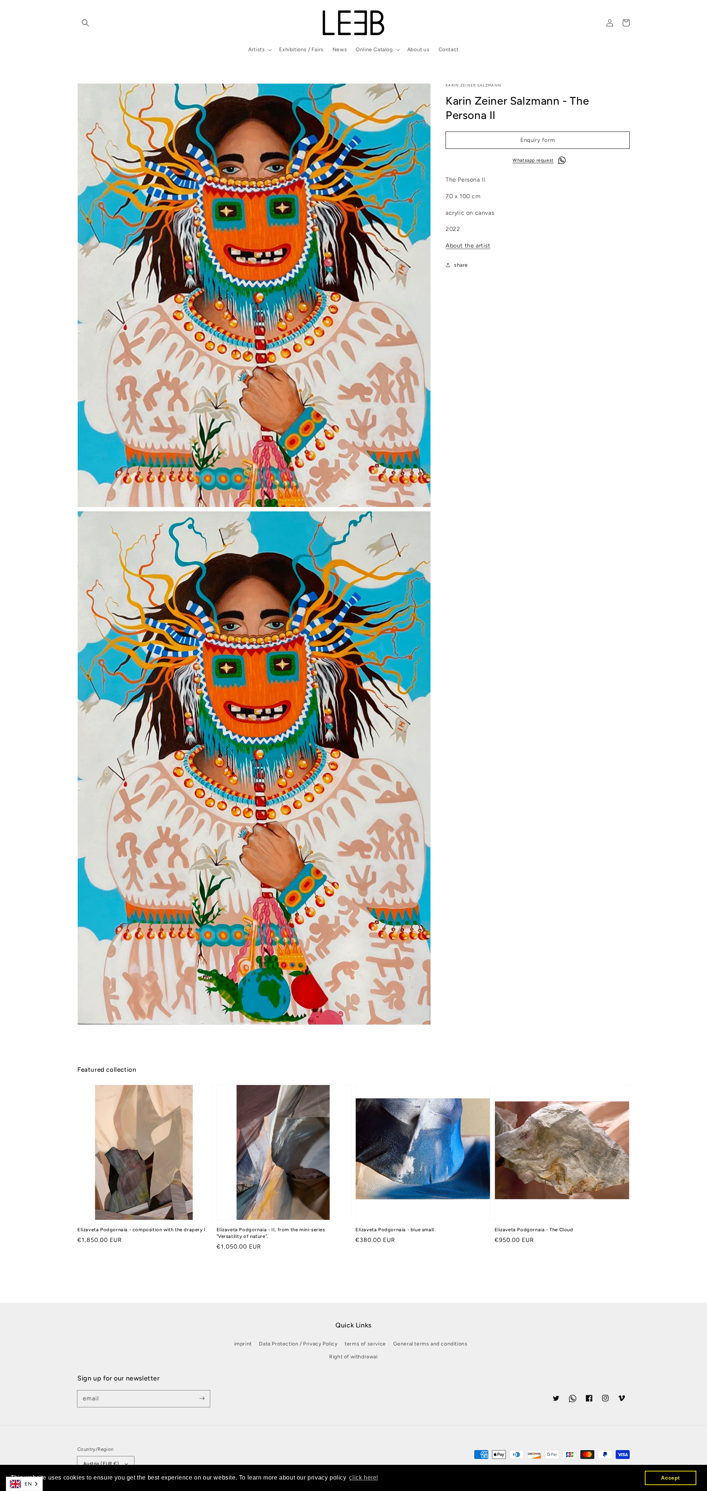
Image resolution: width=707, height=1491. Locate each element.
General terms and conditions (430, 1344)
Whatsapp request (533, 160)
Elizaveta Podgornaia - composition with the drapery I (141, 1229)
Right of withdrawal (353, 1357)
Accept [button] (670, 1478)
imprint (243, 1344)
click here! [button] (363, 1477)
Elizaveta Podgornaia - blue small (394, 1229)
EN (28, 1484)
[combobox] (24, 1484)
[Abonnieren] (202, 1398)
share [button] (461, 265)
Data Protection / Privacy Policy (298, 1344)
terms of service (365, 1344)
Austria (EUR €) (101, 1463)
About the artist (468, 245)
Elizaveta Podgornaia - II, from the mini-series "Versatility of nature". (271, 1233)
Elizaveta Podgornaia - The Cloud (534, 1229)
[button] (85, 23)
